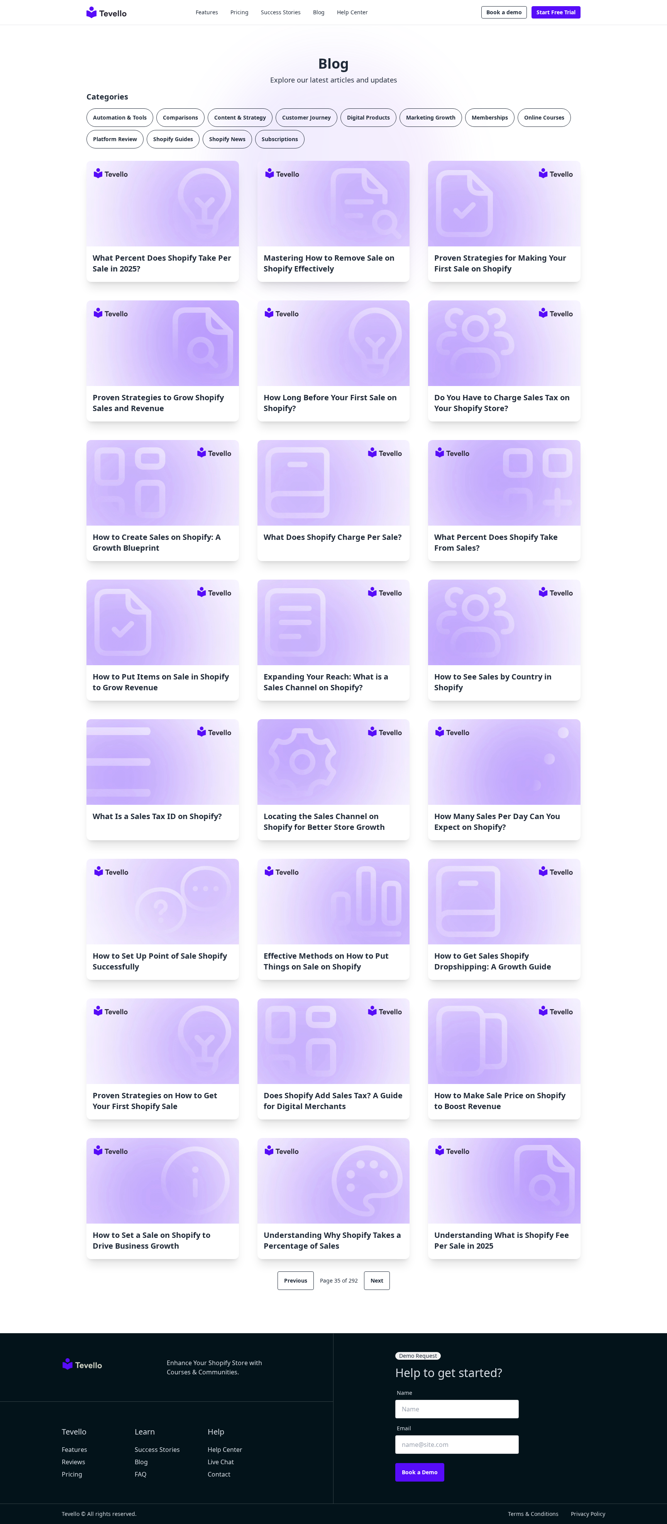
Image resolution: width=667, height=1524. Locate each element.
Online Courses (544, 117)
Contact (219, 1474)
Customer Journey (306, 117)
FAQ (141, 1474)
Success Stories (281, 12)
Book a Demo (420, 1472)
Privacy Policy (588, 1513)
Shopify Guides (173, 139)
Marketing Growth (430, 117)
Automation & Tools (120, 117)
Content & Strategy (240, 117)
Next (377, 1280)
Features (207, 12)
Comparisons (180, 117)
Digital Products (368, 117)
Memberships (490, 117)
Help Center (352, 12)
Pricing (239, 12)
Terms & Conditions (533, 1513)
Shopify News (227, 139)
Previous (295, 1280)
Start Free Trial (556, 12)
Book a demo (504, 12)
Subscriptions (280, 139)
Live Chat (221, 1462)
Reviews (73, 1462)
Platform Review (115, 139)
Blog (319, 12)
